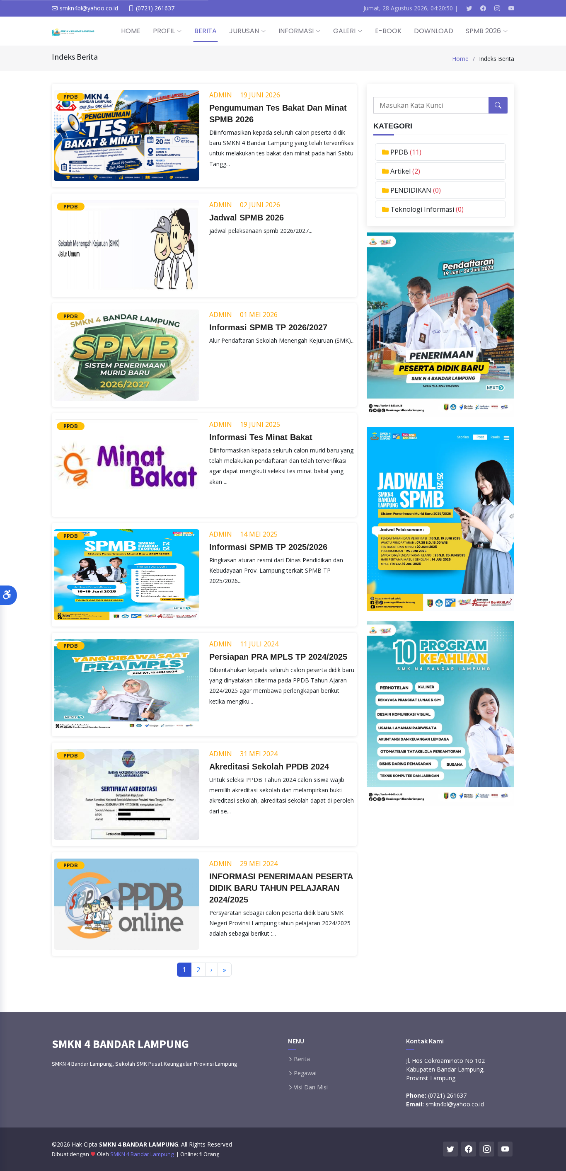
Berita (302, 1059)
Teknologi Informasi (423, 209)
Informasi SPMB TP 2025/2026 (268, 547)
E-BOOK (388, 31)
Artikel (401, 171)
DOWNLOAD (433, 31)
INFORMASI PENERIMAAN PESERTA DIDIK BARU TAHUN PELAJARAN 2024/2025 (281, 888)
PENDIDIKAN (411, 190)
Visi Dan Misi (311, 1087)
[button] (8, 595)
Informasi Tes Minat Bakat (260, 437)
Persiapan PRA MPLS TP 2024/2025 (278, 656)
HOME (130, 31)
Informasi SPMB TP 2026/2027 (268, 327)
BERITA (205, 31)
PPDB (400, 152)
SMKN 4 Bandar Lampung (142, 1154)
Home (460, 59)
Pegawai (305, 1073)
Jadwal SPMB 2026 (246, 217)
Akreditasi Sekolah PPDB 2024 (269, 766)
